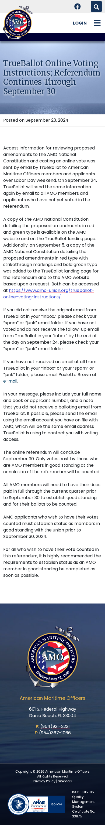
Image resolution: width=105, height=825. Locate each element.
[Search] (96, 6)
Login (80, 23)
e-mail (10, 381)
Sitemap (65, 781)
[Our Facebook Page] (77, 6)
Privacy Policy (44, 781)
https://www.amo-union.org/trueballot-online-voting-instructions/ (48, 293)
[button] (97, 23)
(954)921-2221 (55, 726)
